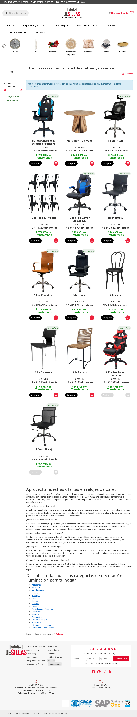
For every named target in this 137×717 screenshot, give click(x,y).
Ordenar (129, 73)
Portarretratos (38, 617)
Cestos (35, 601)
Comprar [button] (35, 163)
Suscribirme (121, 658)
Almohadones (38, 590)
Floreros (35, 614)
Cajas (34, 598)
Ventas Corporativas (17, 32)
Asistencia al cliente (87, 25)
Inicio (28, 633)
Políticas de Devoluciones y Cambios (54, 650)
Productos (9, 25)
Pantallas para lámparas (42, 609)
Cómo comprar (61, 25)
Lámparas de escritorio (42, 625)
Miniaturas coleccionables (43, 627)
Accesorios (36, 585)
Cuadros (35, 603)
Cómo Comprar (33, 650)
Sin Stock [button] (107, 395)
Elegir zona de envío (119, 13)
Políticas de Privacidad (57, 657)
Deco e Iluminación (44, 633)
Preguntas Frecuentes (36, 660)
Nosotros (40, 32)
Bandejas (36, 595)
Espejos (35, 606)
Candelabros (37, 611)
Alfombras (36, 587)
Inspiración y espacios (34, 25)
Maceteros (36, 622)
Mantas (35, 593)
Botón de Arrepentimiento (54, 662)
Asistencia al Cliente (35, 664)
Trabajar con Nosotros (36, 646)
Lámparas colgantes (41, 619)
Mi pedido (110, 25)
